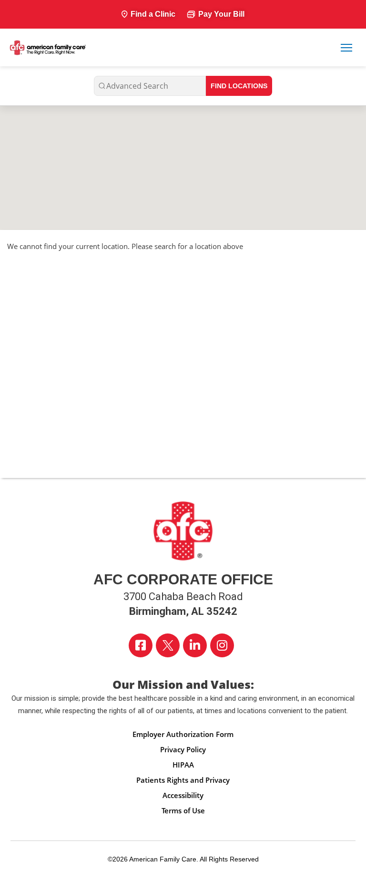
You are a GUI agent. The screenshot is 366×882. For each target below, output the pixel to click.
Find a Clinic (153, 14)
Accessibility (183, 795)
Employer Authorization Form (183, 734)
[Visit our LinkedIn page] (195, 645)
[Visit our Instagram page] (222, 645)
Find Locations (239, 86)
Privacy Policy (183, 749)
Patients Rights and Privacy (183, 780)
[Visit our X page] (168, 645)
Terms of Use (183, 810)
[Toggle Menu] (346, 48)
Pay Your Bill (221, 14)
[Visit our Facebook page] (140, 645)
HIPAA (183, 764)
